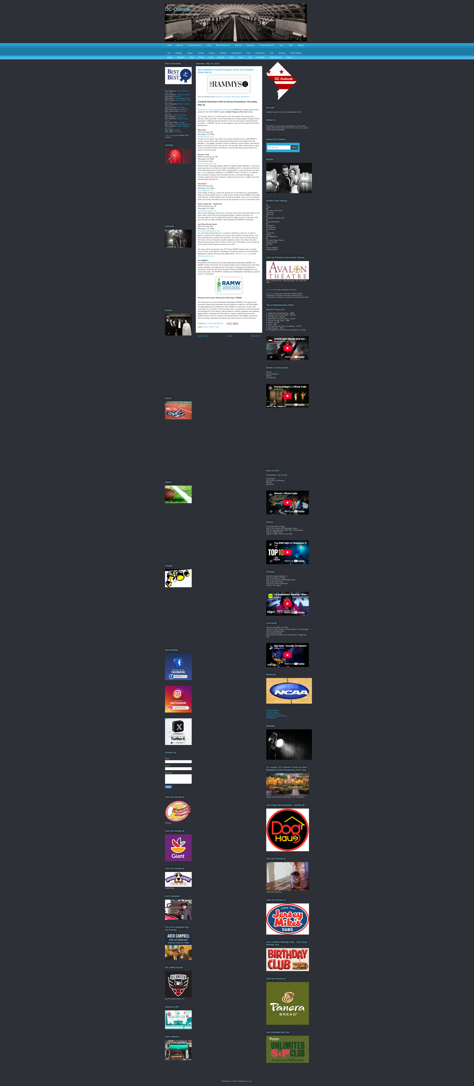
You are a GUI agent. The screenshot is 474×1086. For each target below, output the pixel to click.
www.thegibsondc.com (206, 190)
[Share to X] (232, 323)
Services (221, 57)
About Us (180, 45)
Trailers (289, 57)
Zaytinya (177, 130)
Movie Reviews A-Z (223, 45)
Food (248, 53)
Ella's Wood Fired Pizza (182, 124)
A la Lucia (179, 117)
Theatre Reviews (275, 57)
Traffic (290, 45)
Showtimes (251, 45)
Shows (231, 57)
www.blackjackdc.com (206, 136)
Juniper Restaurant (183, 95)
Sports (241, 57)
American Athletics (273, 710)
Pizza (211, 57)
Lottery (208, 45)
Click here (168, 135)
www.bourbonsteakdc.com (207, 164)
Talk (249, 57)
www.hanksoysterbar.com (207, 211)
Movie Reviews (295, 53)
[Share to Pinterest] (237, 323)
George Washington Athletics (276, 716)
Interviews (282, 53)
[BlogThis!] (230, 323)
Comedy (201, 53)
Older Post (255, 336)
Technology (260, 57)
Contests (212, 53)
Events (211, 327)
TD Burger (178, 132)
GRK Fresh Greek (179, 115)
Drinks (205, 327)
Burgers (190, 53)
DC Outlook (177, 9)
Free (271, 53)
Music (192, 57)
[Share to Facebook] (235, 323)
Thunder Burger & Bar (182, 98)
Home (170, 45)
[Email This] (228, 323)
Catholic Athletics (272, 712)
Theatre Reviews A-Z (267, 45)
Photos (201, 57)
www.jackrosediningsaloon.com (209, 231)
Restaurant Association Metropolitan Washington (232, 97)
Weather (301, 45)
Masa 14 (178, 96)
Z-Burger (182, 122)
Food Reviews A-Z (194, 45)
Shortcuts (238, 45)
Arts (169, 53)
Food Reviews (260, 53)
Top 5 (281, 45)
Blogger (249, 1081)
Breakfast (178, 53)
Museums (181, 57)
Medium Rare (183, 109)
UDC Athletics (271, 718)
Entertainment (237, 53)
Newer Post (203, 336)
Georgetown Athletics (273, 714)
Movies (170, 57)
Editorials (223, 53)
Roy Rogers (181, 107)
